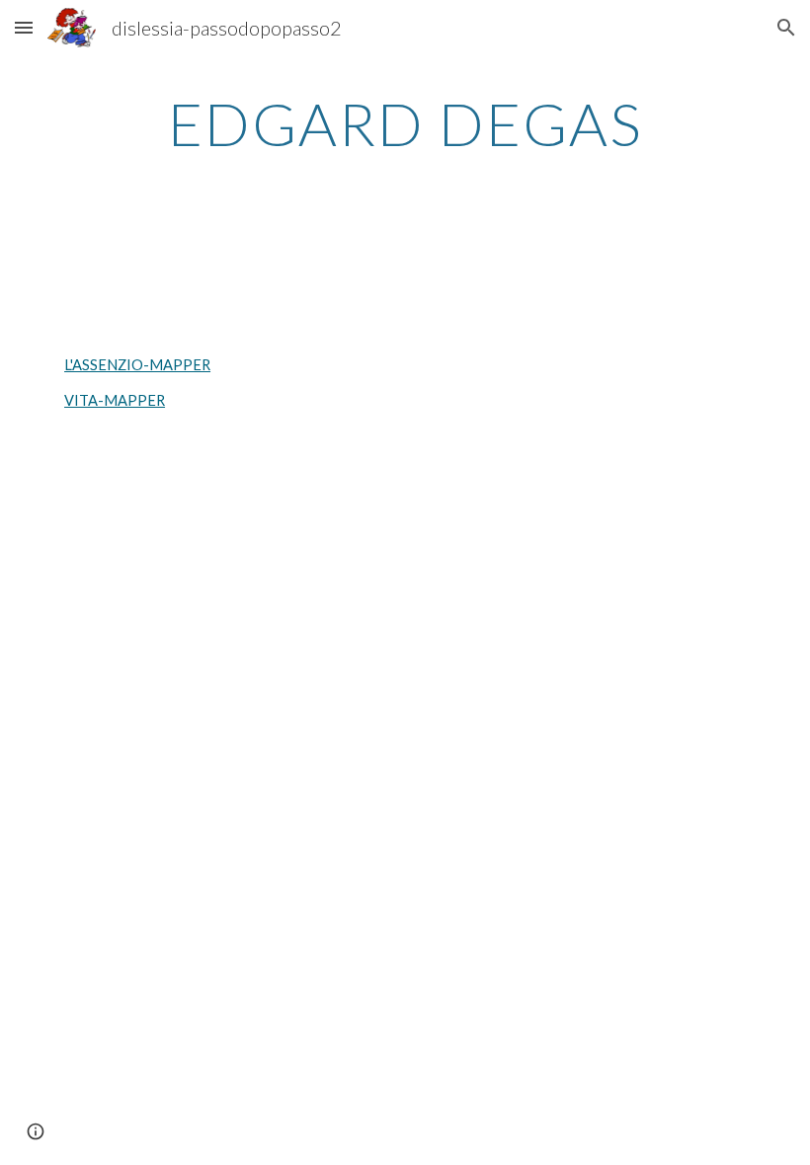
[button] (23, 27)
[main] (405, 123)
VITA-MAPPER (114, 400)
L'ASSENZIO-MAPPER (137, 364)
